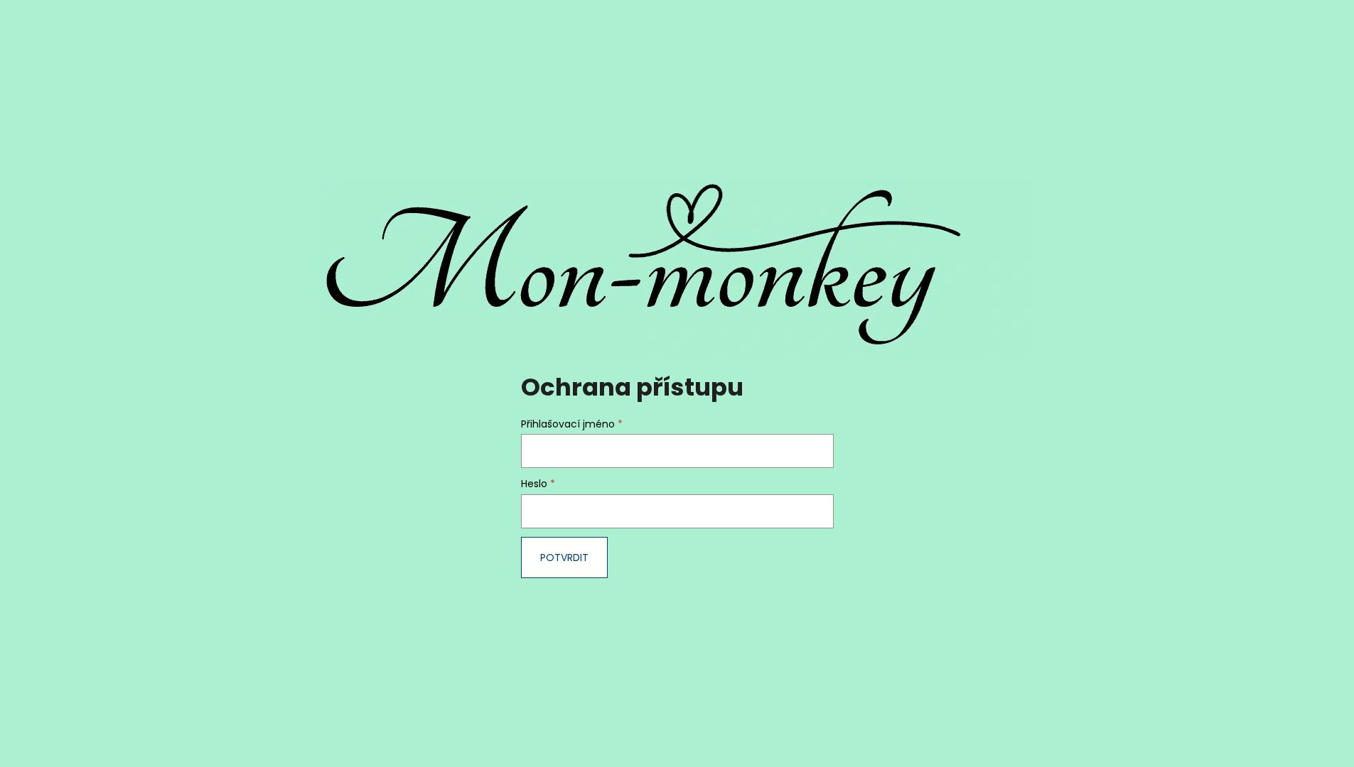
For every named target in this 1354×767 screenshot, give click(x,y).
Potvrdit (564, 557)
